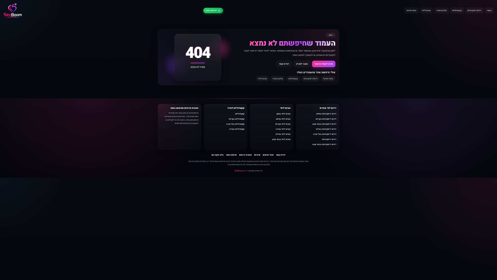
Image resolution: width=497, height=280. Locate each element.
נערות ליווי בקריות (282, 124)
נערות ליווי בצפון (283, 113)
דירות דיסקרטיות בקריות (326, 119)
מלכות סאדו (441, 10)
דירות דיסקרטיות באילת (326, 129)
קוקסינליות (457, 10)
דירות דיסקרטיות (474, 10)
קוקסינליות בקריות (236, 119)
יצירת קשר (284, 63)
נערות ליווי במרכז (283, 129)
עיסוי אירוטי (411, 10)
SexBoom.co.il (240, 170)
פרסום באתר (231, 154)
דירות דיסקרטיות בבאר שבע (324, 124)
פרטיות (257, 154)
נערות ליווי (426, 10)
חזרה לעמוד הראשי (324, 63)
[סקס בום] (12, 10)
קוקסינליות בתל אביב (235, 124)
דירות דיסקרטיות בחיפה (326, 113)
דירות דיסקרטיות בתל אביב (324, 134)
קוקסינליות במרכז (236, 129)
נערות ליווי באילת (283, 134)
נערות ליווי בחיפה (283, 119)
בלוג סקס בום (217, 154)
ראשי (489, 10)
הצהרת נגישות (245, 154)
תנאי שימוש (268, 154)
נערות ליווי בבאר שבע (281, 139)
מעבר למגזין (302, 63)
